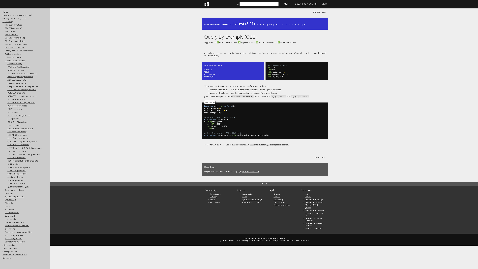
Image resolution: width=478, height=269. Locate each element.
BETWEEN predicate (16, 93)
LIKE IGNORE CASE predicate (20, 128)
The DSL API (10, 31)
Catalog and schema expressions (19, 50)
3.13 (300, 24)
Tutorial (308, 197)
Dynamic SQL (10, 199)
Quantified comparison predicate (21, 89)
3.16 (282, 24)
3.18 (270, 24)
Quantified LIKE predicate (18, 138)
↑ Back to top (265, 183)
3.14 (294, 24)
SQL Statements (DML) (15, 37)
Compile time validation (15, 241)
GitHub (212, 200)
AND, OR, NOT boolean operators (22, 73)
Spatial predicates (15, 177)
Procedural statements (15, 47)
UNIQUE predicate (15, 180)
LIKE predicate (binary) (17, 131)
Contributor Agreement (282, 205)
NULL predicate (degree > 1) (19, 167)
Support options (247, 194)
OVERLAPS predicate (16, 170)
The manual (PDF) (311, 205)
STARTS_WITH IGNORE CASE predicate (24, 148)
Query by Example (261, 53)
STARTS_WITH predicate (18, 144)
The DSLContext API (14, 28)
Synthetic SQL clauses (14, 196)
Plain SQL (9, 203)
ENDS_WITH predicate (17, 151)
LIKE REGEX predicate (17, 135)
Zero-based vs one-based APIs (18, 232)
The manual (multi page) (313, 202)
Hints (7, 206)
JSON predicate (14, 118)
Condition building (14, 63)
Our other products (312, 216)
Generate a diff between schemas (314, 224)
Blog (324, 3)
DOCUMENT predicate (17, 105)
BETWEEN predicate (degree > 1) (21, 96)
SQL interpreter (12, 212)
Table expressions (13, 54)
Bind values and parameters (17, 225)
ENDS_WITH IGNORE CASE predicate (23, 154)
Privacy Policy (278, 200)
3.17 (276, 24)
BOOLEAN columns (15, 70)
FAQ (306, 194)
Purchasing (277, 197)
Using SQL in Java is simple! (314, 210)
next (324, 12)
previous (316, 12)
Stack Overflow (215, 202)
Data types (10, 193)
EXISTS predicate (14, 109)
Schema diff (10, 216)
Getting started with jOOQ (14, 18)
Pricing (306, 3)
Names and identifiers (14, 222)
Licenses (277, 194)
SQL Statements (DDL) (15, 41)
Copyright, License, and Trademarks (17, 15)
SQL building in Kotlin (14, 235)
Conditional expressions (15, 60)
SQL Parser (10, 209)
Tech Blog (213, 197)
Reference (6, 258)
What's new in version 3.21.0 (14, 254)
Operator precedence (14, 190)
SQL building (7, 21)
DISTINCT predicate (16, 99)
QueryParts (10, 229)
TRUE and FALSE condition (18, 67)
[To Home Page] (207, 6)
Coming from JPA (9, 251)
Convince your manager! (314, 213)
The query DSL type (13, 25)
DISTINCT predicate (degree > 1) (21, 102)
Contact (244, 197)
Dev (224, 24)
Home (5, 12)
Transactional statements (16, 44)
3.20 (259, 24)
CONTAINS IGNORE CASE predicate (22, 161)
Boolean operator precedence (20, 76)
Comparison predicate (16, 83)
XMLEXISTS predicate (16, 183)
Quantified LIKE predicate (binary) (22, 141)
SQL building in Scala (13, 238)
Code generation (9, 248)
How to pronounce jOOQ (314, 228)
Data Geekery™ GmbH (264, 238)
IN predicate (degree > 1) (18, 115)
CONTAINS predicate (16, 157)
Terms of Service (279, 202)
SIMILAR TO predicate (17, 173)
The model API (11, 34)
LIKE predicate (13, 125)
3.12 (305, 24)
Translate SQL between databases (313, 219)
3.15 (288, 24)
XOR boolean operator (17, 80)
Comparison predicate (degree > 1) (22, 86)
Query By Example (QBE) (18, 186)
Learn (287, 3)
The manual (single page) (314, 200)
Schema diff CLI (11, 219)
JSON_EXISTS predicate (17, 122)
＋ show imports (210, 102)
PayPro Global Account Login (252, 200)
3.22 (229, 24)
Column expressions (13, 57)
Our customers (215, 194)
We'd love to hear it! (250, 171)
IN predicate (12, 112)
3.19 (265, 24)
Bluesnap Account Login (250, 202)
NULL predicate (14, 164)
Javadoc (308, 208)
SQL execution (8, 245)
